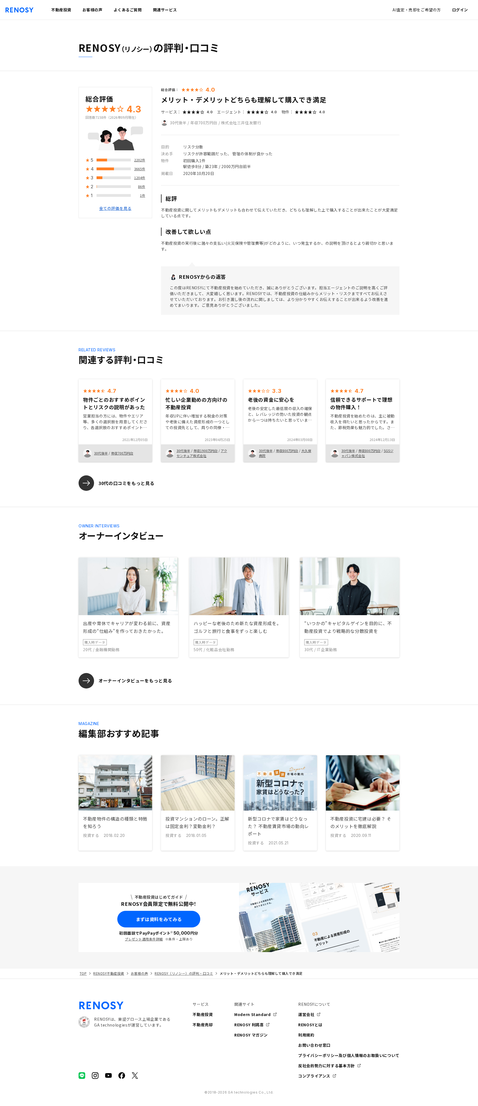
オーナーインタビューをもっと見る (135, 680)
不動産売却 (203, 1024)
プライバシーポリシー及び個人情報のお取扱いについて (348, 1055)
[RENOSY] (124, 1005)
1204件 (139, 178)
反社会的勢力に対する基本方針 (326, 1065)
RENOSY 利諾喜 (249, 1024)
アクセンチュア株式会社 (201, 453)
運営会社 (306, 1014)
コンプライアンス (314, 1076)
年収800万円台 (287, 450)
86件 (141, 186)
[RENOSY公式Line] (82, 1075)
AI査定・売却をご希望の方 (417, 9)
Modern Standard (252, 1014)
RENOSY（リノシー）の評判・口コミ (184, 973)
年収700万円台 (203, 122)
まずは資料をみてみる (159, 919)
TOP (83, 973)
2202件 (139, 160)
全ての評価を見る (115, 208)
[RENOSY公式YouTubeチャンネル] (108, 1075)
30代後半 (178, 122)
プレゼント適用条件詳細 (144, 939)
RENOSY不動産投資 (108, 973)
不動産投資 (203, 1014)
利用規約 (306, 1035)
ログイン (460, 9)
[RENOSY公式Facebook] (121, 1075)
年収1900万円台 (205, 450)
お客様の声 (139, 973)
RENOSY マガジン (251, 1035)
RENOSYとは (310, 1024)
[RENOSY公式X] (135, 1075)
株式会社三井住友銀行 (241, 122)
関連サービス (165, 9)
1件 (142, 195)
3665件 (139, 169)
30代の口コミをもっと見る (126, 483)
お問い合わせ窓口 (314, 1045)
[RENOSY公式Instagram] (95, 1075)
